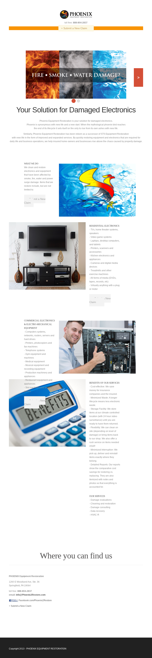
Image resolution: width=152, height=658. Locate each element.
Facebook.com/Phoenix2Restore (35, 600)
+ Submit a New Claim (74, 28)
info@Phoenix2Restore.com (31, 595)
